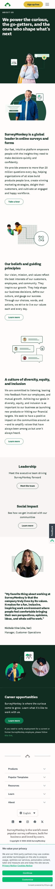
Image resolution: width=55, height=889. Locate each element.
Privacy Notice (9, 865)
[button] (27, 769)
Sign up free (33, 4)
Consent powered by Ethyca (39, 885)
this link (8, 735)
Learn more (14, 317)
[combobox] (27, 812)
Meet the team (27, 485)
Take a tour (14, 201)
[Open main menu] (47, 4)
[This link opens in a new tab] (13, 822)
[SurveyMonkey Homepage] (8, 4)
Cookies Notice (24, 865)
